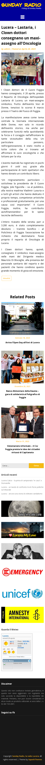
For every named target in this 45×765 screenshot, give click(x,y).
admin (7, 49)
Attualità (6, 278)
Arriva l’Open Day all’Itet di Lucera (23, 342)
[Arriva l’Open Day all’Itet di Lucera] (22, 317)
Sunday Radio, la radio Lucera (25, 756)
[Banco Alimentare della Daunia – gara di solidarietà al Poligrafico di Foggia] (22, 366)
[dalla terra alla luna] (22, 509)
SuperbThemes (35, 759)
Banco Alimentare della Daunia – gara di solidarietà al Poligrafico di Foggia (22, 394)
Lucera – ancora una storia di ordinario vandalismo (21, 493)
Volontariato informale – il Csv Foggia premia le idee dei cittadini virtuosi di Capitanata (22, 449)
